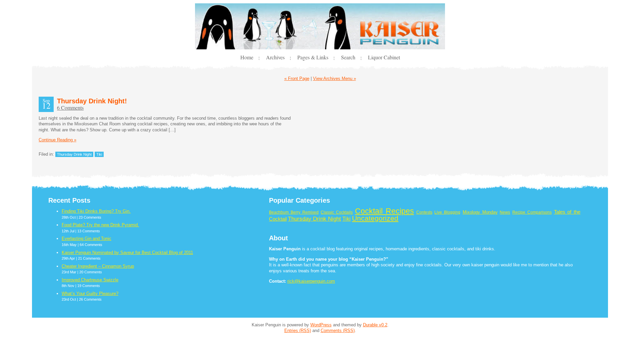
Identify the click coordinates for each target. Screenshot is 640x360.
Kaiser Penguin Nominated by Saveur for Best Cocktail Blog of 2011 (127, 252)
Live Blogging (447, 212)
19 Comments (88, 286)
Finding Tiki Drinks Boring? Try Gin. (96, 211)
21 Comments (89, 258)
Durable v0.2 (375, 324)
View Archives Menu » (334, 78)
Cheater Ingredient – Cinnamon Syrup (98, 266)
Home (246, 57)
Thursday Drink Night (74, 154)
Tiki (99, 154)
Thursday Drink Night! (92, 101)
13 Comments (88, 231)
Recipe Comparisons (532, 212)
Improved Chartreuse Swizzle (90, 279)
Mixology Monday (480, 212)
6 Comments (70, 107)
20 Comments (90, 272)
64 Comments (91, 245)
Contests (424, 212)
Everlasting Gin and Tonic (86, 238)
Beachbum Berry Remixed (294, 212)
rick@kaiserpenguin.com (311, 281)
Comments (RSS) (338, 330)
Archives (275, 57)
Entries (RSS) (297, 330)
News (505, 212)
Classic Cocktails (337, 212)
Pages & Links (312, 57)
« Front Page (296, 78)
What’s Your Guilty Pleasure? (90, 293)
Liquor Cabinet (384, 57)
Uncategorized (375, 218)
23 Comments (90, 217)
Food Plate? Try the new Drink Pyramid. (100, 224)
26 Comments (90, 299)
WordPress (321, 324)
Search (348, 57)
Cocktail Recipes (384, 211)
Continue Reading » (57, 139)
